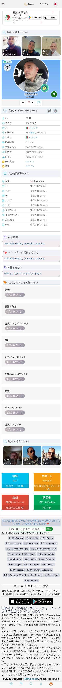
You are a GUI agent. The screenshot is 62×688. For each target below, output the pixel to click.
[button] (3, 3)
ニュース (18, 585)
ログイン (44, 4)
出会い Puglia (15, 564)
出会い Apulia (47, 538)
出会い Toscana (17, 570)
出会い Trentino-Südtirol (15, 575)
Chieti (32, 132)
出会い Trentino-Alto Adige (39, 570)
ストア (37, 585)
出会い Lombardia (46, 554)
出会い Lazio (14, 554)
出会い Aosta (32, 538)
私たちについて (36, 591)
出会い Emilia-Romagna (17, 548)
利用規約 (7, 594)
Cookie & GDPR (10, 591)
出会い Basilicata (13, 543)
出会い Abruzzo (16, 538)
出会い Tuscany (35, 575)
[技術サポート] (51, 684)
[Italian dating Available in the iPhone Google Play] (42, 599)
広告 (23, 591)
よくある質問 (54, 594)
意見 (45, 585)
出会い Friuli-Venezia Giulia (43, 548)
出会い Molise (30, 559)
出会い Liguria (28, 554)
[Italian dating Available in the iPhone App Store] (20, 599)
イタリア (33, 127)
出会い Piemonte (46, 559)
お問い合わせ (37, 594)
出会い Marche (14, 559)
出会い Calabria (31, 543)
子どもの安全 (21, 594)
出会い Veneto (31, 580)
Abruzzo (41, 132)
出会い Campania (49, 543)
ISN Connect (31, 678)
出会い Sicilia (47, 564)
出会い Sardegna (31, 564)
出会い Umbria (52, 575)
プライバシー (53, 591)
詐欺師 (28, 585)
